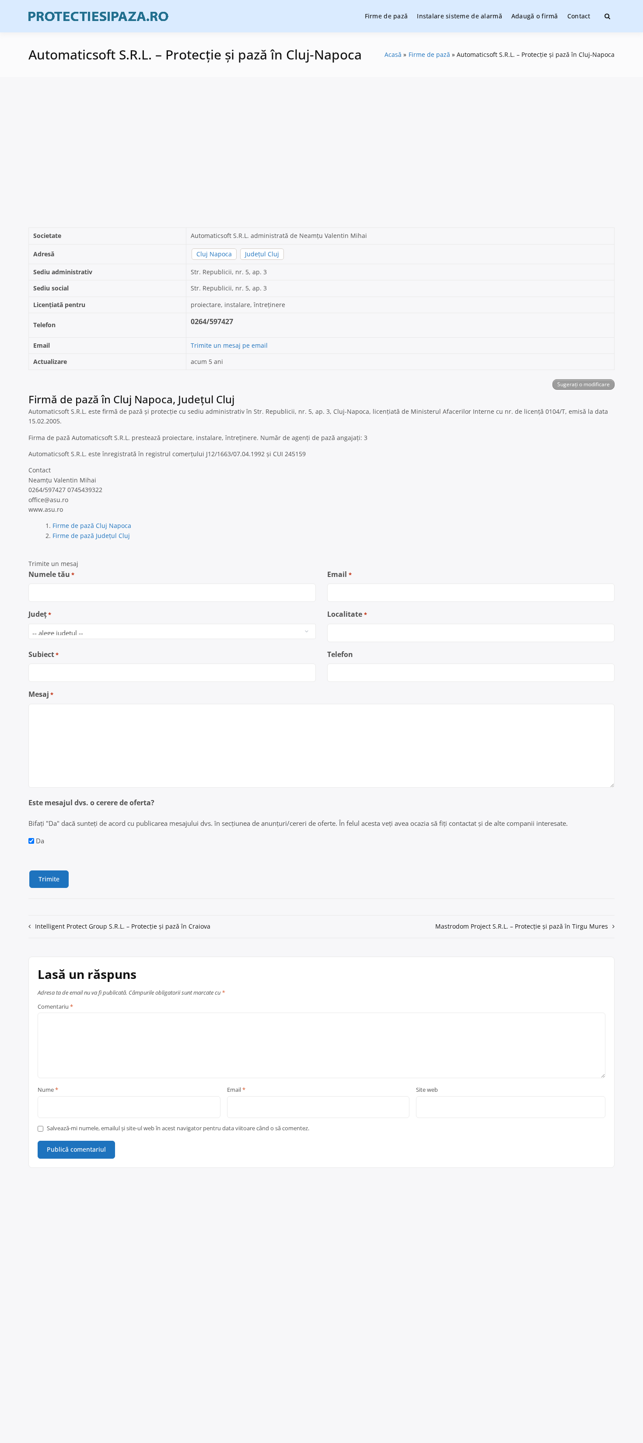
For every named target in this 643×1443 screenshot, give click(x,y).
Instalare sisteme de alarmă (459, 16)
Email (339, 574)
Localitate (347, 614)
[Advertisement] (321, 152)
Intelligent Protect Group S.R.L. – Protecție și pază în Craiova (122, 926)
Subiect (43, 654)
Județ (39, 614)
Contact (579, 16)
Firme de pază (386, 16)
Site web (427, 1090)
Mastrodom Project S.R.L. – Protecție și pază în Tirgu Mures (521, 926)
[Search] (607, 16)
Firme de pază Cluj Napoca (91, 525)
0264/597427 (212, 321)
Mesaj (40, 694)
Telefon (340, 654)
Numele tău (51, 574)
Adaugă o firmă (534, 16)
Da (40, 840)
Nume (48, 1090)
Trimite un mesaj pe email (229, 345)
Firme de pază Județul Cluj (91, 535)
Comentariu (55, 1006)
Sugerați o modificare (583, 384)
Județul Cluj (262, 254)
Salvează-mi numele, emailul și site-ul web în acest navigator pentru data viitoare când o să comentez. (178, 1128)
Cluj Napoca (214, 254)
